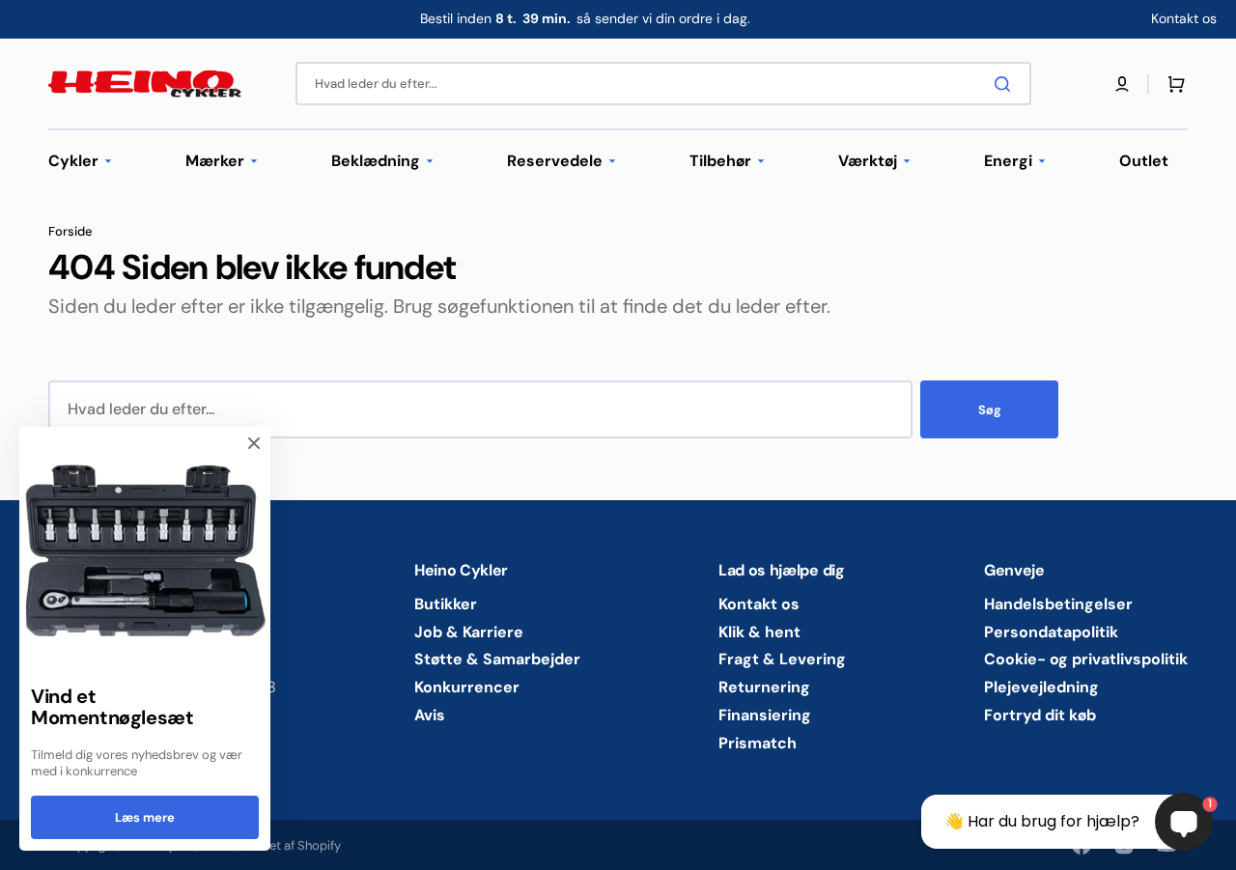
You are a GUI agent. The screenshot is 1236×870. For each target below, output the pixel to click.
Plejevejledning (1041, 687)
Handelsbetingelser (1058, 604)
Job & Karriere (468, 632)
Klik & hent (759, 632)
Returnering (764, 687)
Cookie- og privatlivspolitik (1086, 659)
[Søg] (1006, 84)
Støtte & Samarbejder (497, 659)
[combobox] (663, 83)
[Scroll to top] (25, 844)
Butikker (445, 604)
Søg (989, 410)
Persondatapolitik (1051, 632)
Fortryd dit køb (1040, 715)
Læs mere (145, 817)
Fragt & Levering (782, 659)
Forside (70, 231)
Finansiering (764, 715)
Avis (429, 715)
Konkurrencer (467, 687)
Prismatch (757, 743)
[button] (1122, 84)
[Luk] (254, 443)
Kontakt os (759, 604)
